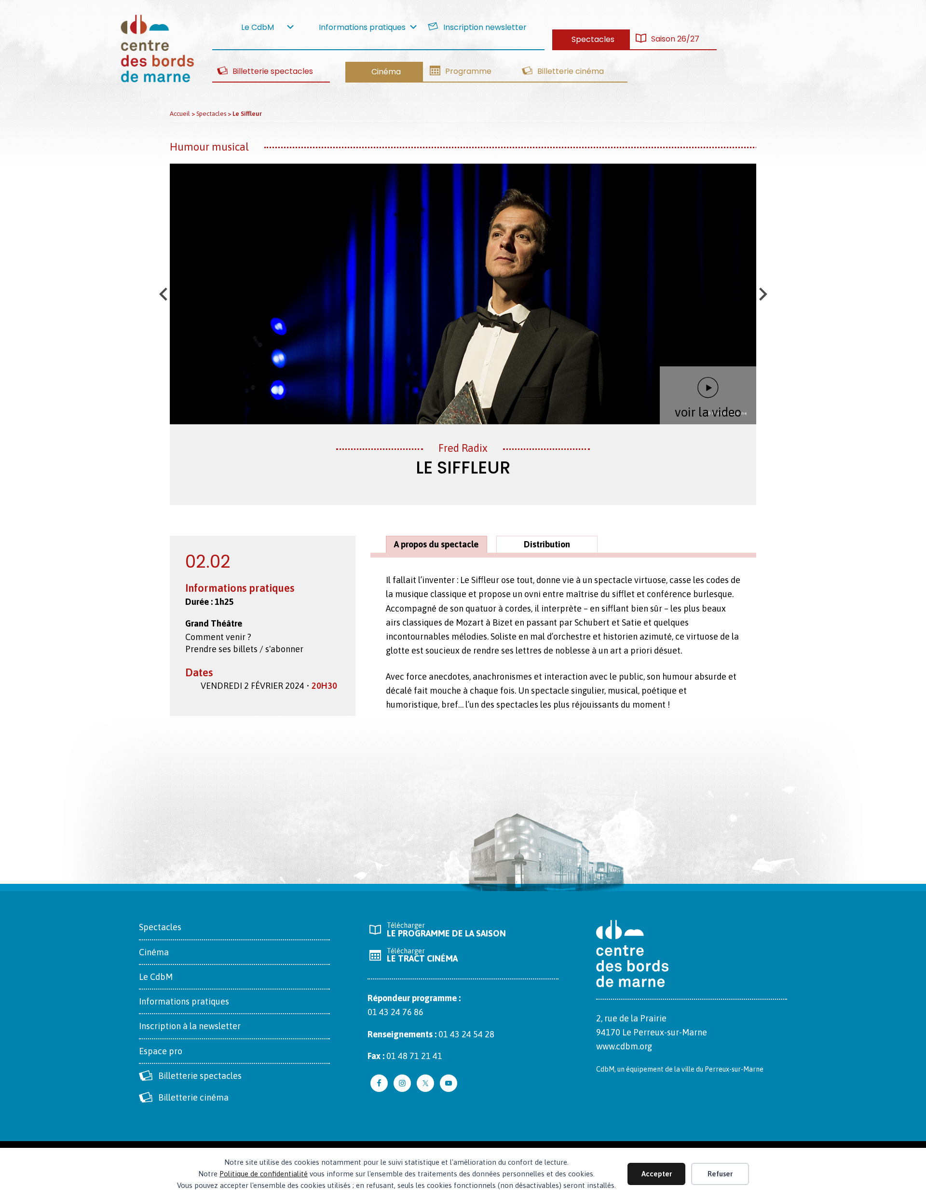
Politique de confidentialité (263, 1174)
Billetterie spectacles (200, 1076)
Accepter (656, 1174)
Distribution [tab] (547, 544)
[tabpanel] (563, 648)
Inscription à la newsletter (190, 1026)
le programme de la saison (446, 929)
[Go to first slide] (762, 294)
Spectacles (160, 927)
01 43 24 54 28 (466, 1034)
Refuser (720, 1174)
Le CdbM (156, 977)
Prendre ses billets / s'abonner (244, 649)
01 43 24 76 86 (395, 1012)
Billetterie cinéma (193, 1097)
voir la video (708, 412)
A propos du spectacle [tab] (436, 544)
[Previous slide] (164, 294)
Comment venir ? (218, 637)
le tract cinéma (422, 955)
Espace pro (160, 1051)
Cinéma (154, 952)
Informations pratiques (184, 1001)
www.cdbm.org (624, 1046)
